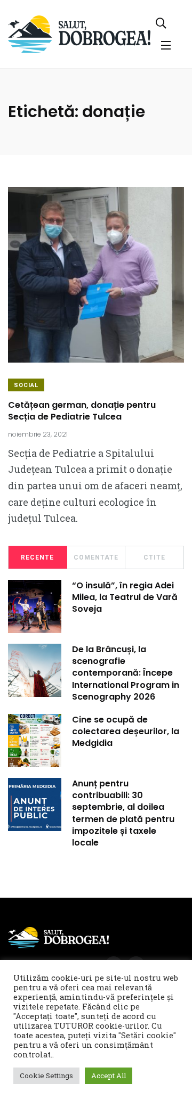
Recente (37, 557)
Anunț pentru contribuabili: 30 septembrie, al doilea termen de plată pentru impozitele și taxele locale (123, 813)
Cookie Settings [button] (46, 1075)
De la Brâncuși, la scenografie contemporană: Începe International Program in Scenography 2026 (125, 673)
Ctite (154, 557)
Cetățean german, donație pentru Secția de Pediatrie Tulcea (82, 411)
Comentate (96, 557)
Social (26, 385)
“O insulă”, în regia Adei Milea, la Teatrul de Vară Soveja (125, 597)
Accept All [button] (108, 1075)
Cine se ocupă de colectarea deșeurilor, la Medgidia (125, 731)
